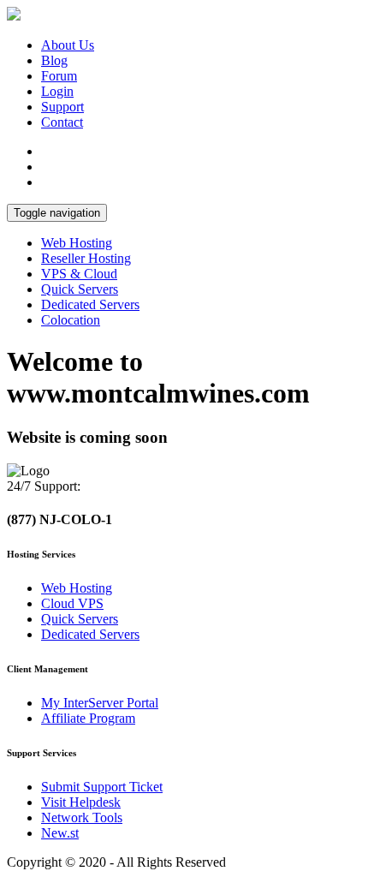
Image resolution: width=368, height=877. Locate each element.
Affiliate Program (88, 718)
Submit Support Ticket (102, 786)
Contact (62, 122)
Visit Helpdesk (81, 802)
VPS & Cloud (79, 273)
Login (57, 91)
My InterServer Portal (99, 702)
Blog (54, 60)
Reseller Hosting (86, 258)
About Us (67, 45)
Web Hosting (76, 243)
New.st (60, 833)
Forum (59, 76)
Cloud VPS (72, 603)
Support (62, 106)
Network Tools (81, 817)
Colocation (70, 320)
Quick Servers (79, 289)
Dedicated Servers (90, 304)
